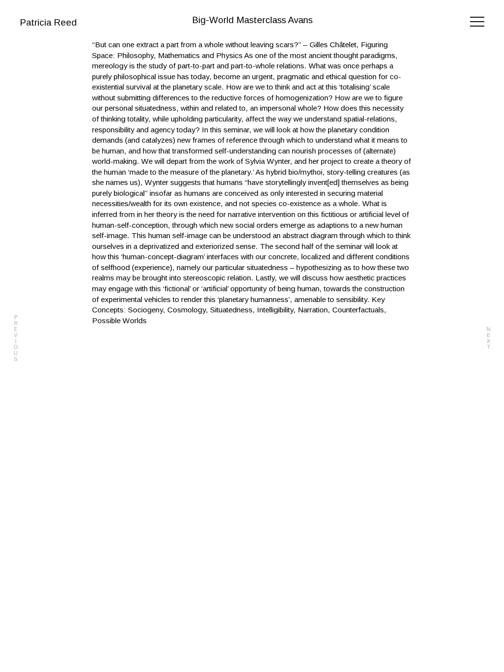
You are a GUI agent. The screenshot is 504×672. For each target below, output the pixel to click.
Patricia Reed (48, 22)
